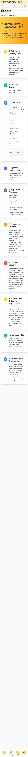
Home (4, 15)
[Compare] (19, 10)
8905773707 (21, 1)
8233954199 (9, 1)
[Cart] (22, 10)
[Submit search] (25, 6)
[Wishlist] (16, 10)
